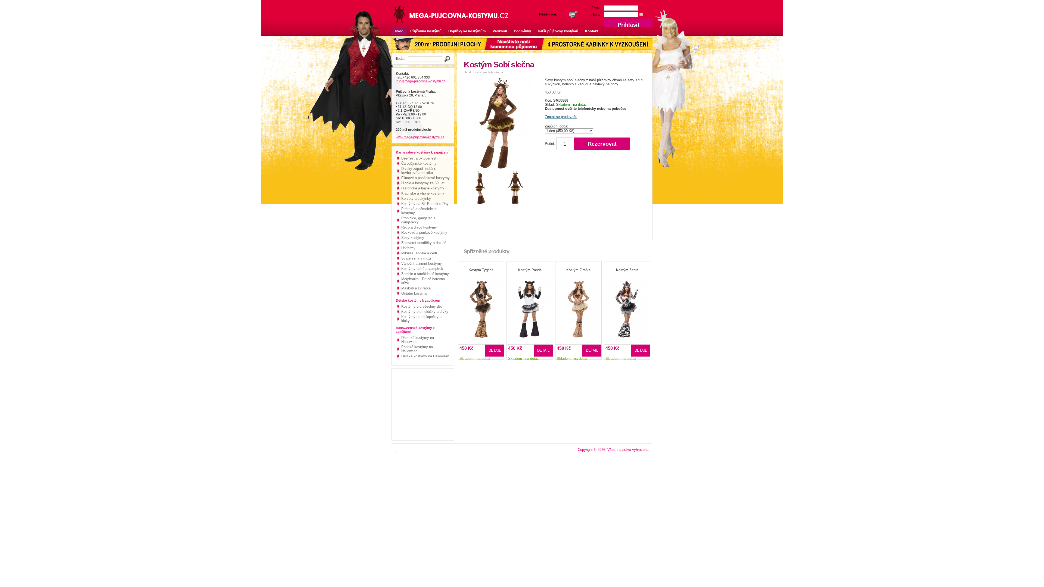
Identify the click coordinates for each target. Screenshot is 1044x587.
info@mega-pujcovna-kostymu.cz (420, 81)
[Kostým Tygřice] (481, 305)
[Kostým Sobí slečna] (499, 124)
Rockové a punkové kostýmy (424, 232)
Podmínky (522, 31)
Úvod (399, 31)
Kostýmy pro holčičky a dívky (424, 312)
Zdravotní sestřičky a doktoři (423, 243)
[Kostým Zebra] (627, 305)
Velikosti (500, 31)
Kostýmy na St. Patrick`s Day (425, 204)
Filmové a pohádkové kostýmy (425, 178)
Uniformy (408, 248)
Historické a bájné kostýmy (422, 188)
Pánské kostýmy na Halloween (417, 349)
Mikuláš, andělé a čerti (419, 253)
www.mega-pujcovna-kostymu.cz (420, 137)
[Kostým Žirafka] (578, 305)
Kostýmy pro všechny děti (422, 306)
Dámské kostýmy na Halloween (417, 340)
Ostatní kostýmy (414, 293)
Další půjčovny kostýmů (558, 31)
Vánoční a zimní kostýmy (421, 263)
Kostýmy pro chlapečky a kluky (421, 319)
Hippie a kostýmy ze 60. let (423, 183)
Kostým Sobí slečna (490, 72)
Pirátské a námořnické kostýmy (419, 211)
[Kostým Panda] (530, 305)
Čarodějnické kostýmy (418, 163)
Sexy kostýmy (412, 238)
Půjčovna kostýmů (426, 31)
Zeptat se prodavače (561, 117)
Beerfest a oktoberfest (418, 158)
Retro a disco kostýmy (419, 227)
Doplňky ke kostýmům (467, 31)
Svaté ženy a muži (416, 258)
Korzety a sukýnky (416, 198)
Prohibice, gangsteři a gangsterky (418, 220)
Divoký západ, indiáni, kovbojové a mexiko (418, 171)
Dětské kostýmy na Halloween (425, 356)
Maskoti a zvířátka (416, 288)
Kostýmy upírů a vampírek (422, 269)
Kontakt (591, 31)
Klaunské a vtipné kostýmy (422, 193)
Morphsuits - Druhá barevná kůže (423, 281)
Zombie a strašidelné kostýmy (425, 274)
